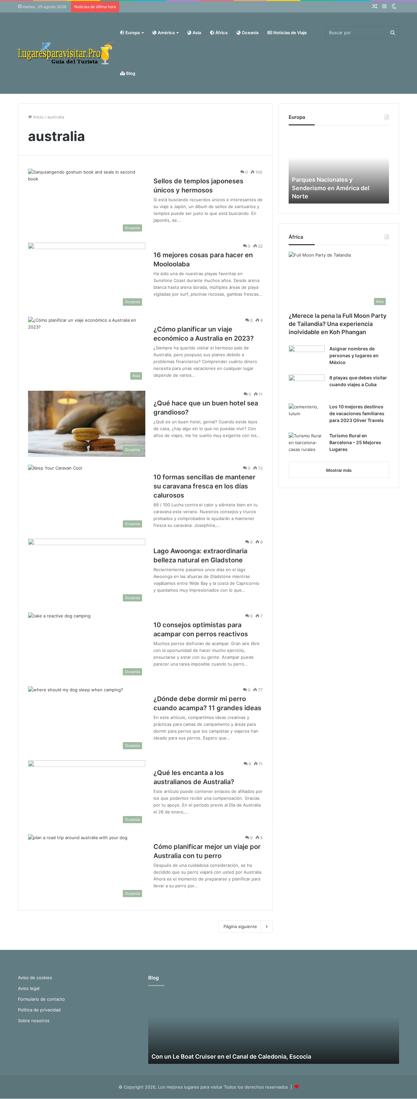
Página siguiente (240, 926)
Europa (132, 32)
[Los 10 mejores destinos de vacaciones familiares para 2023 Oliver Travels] (306, 415)
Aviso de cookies (35, 977)
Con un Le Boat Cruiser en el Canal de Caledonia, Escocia (231, 1056)
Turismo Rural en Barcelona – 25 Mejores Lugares (355, 442)
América (166, 32)
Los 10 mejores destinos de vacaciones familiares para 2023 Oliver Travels (356, 413)
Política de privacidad (39, 1009)
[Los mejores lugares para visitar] (67, 52)
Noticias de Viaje (289, 32)
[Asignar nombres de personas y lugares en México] (306, 357)
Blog (130, 73)
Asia (196, 32)
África (220, 32)
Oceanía (249, 32)
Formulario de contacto (41, 999)
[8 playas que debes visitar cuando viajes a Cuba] (306, 386)
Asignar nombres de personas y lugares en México (354, 355)
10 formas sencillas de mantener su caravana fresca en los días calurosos (204, 486)
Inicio (38, 117)
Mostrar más (339, 470)
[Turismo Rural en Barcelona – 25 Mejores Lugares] (306, 444)
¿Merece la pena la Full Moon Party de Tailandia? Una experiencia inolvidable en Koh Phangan (337, 323)
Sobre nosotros (34, 1020)
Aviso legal (28, 988)
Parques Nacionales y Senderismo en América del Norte (330, 187)
